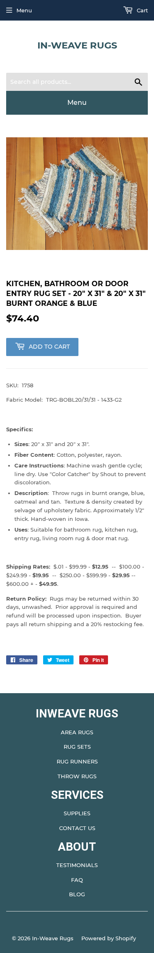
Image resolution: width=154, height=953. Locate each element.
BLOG (77, 894)
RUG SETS (77, 746)
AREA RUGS (77, 732)
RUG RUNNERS (77, 761)
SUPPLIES (77, 813)
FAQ (77, 880)
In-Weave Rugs (77, 45)
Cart (141, 10)
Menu (24, 10)
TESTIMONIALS (77, 865)
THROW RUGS (77, 776)
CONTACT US (77, 828)
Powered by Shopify (108, 938)
